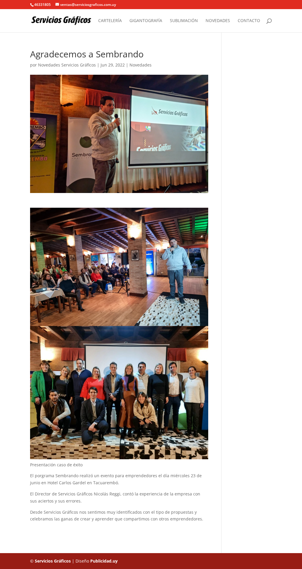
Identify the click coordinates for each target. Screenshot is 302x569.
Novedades (218, 21)
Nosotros (79, 21)
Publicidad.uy (104, 561)
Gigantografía (145, 21)
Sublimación (184, 21)
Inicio (53, 21)
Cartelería (110, 21)
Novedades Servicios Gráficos (67, 65)
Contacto (249, 21)
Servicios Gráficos (53, 561)
